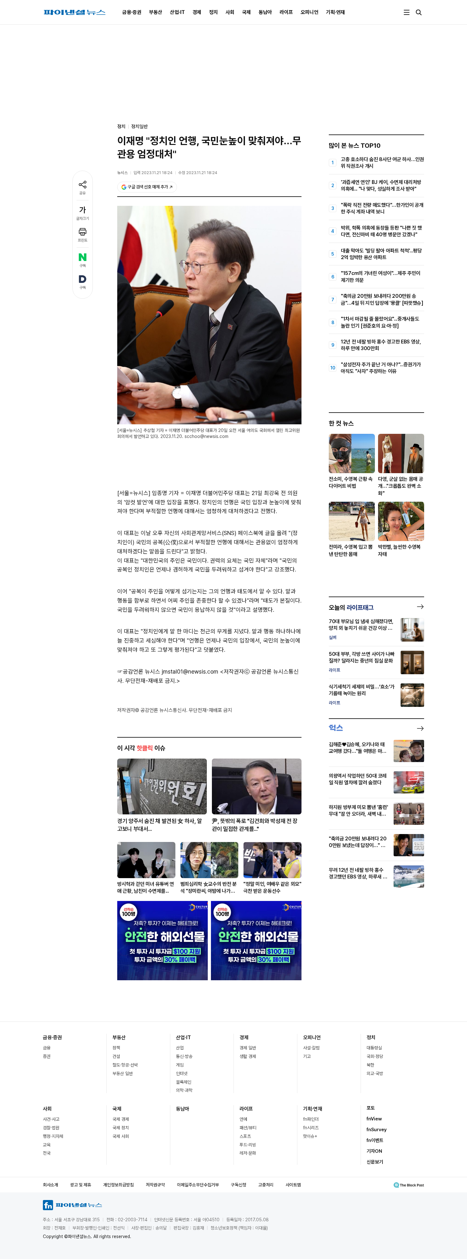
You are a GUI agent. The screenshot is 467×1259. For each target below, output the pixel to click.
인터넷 (181, 1073)
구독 (82, 266)
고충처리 (266, 1184)
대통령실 (374, 1047)
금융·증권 (131, 12)
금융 (47, 1047)
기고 (307, 1056)
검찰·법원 (51, 1127)
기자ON (374, 1151)
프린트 (82, 240)
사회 (230, 12)
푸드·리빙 (248, 1144)
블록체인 (183, 1082)
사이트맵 (293, 1184)
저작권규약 (155, 1184)
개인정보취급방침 (118, 1184)
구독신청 (238, 1184)
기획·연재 (335, 12)
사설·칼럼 (311, 1047)
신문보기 (375, 1162)
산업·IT (177, 12)
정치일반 (139, 126)
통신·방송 (184, 1056)
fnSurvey (377, 1129)
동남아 (265, 12)
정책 (116, 1047)
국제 (246, 12)
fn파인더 (311, 1119)
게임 (180, 1064)
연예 (243, 1119)
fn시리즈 (311, 1127)
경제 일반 (248, 1047)
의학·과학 (184, 1090)
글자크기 (82, 218)
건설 (116, 1056)
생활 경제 (248, 1056)
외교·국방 (375, 1073)
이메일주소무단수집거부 (198, 1184)
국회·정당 (375, 1056)
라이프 (286, 12)
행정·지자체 (53, 1136)
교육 (47, 1144)
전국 (47, 1153)
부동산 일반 (122, 1073)
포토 (371, 1108)
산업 (180, 1047)
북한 (370, 1064)
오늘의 (351, 607)
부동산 (155, 12)
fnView (374, 1119)
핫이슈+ (310, 1136)
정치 (213, 12)
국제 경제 (120, 1119)
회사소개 (50, 1184)
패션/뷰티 (248, 1127)
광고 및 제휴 (80, 1184)
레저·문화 (248, 1153)
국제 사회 (120, 1136)
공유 (82, 193)
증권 (47, 1056)
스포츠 (245, 1136)
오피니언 (309, 12)
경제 (197, 12)
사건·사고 (51, 1119)
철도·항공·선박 (125, 1064)
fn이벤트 (375, 1140)
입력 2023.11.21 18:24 (153, 172)
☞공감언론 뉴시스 (138, 671)
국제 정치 (120, 1127)
